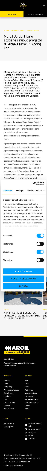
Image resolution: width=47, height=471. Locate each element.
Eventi (6, 310)
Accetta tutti (23, 271)
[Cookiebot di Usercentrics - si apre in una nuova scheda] (33, 183)
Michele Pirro (33, 31)
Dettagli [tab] (20, 190)
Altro (6, 31)
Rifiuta (23, 286)
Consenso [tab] (7, 190)
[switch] (40, 244)
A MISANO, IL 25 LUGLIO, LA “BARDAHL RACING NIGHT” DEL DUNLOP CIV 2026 (22, 315)
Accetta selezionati (23, 279)
